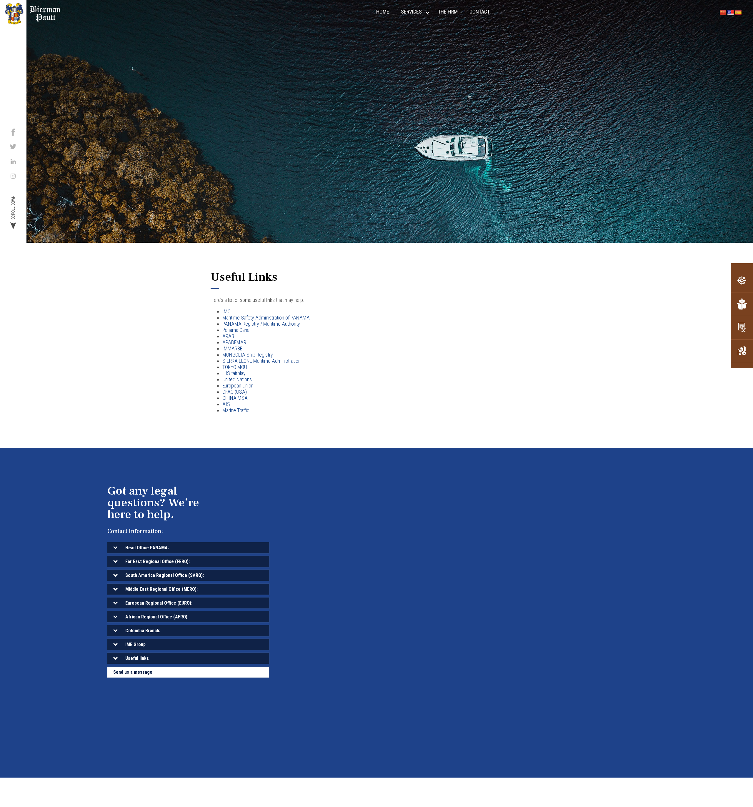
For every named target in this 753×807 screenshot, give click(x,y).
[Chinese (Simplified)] (723, 13)
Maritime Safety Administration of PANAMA (266, 318)
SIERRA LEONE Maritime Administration (261, 361)
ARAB (228, 336)
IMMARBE (232, 348)
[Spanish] (738, 13)
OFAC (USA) (234, 392)
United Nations (237, 379)
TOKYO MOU (234, 367)
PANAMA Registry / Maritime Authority (261, 324)
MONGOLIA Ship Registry (247, 355)
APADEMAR (234, 342)
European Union (238, 385)
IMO (226, 311)
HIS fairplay (234, 373)
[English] (730, 13)
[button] (188, 547)
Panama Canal (236, 330)
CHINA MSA (235, 398)
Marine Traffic (235, 410)
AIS (226, 404)
